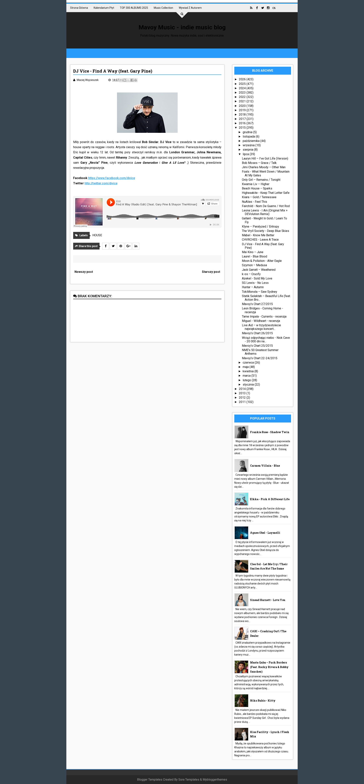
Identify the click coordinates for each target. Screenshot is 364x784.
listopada (249, 136)
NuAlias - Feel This (254, 201)
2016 (242, 123)
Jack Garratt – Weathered (258, 270)
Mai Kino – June (252, 252)
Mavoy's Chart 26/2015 (257, 333)
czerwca (249, 362)
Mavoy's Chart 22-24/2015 (259, 358)
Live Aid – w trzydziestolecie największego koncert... (261, 327)
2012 (242, 397)
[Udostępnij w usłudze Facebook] (132, 80)
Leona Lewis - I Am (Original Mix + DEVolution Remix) (265, 212)
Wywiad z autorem (190, 7)
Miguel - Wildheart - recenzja (261, 321)
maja (246, 367)
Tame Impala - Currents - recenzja (264, 316)
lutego (247, 380)
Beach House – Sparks (257, 188)
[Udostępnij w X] (128, 80)
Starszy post (211, 272)
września (249, 145)
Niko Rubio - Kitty (262, 700)
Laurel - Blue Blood (254, 256)
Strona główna (79, 7)
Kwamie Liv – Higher (255, 184)
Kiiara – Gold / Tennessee (259, 197)
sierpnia (248, 149)
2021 (242, 101)
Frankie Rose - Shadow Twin (269, 432)
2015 (242, 127)
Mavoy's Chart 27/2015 (257, 304)
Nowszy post (84, 272)
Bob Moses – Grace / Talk (259, 163)
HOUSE (97, 235)
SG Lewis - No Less (255, 283)
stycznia (249, 384)
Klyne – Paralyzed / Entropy (260, 226)
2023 (242, 92)
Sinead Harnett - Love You (267, 600)
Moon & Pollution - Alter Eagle (262, 261)
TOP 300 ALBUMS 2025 (134, 7)
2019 (242, 110)
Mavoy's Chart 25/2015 (257, 345)
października (251, 141)
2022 (242, 97)
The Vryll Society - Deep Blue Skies (265, 231)
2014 (242, 389)
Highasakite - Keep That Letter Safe (265, 193)
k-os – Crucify (251, 274)
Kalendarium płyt (104, 7)
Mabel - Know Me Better (258, 235)
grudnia (248, 132)
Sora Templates (188, 779)
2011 (242, 402)
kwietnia (248, 371)
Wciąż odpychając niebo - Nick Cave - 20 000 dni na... (266, 339)
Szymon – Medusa (254, 265)
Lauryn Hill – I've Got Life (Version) (265, 158)
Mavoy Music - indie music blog (182, 27)
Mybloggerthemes (215, 779)
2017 (242, 119)
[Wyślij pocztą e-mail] (121, 80)
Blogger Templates (149, 779)
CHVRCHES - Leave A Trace (260, 239)
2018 (242, 114)
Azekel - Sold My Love (257, 278)
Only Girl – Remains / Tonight (261, 180)
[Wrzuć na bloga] (125, 80)
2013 (242, 393)
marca (247, 375)
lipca (246, 154)
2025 (242, 84)
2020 (242, 106)
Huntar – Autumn (253, 287)
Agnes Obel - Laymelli (265, 532)
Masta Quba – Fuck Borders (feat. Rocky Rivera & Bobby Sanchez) (269, 667)
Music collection (163, 7)
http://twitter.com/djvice (101, 183)
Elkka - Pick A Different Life (269, 499)
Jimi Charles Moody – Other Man (264, 167)
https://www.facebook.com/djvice (111, 178)
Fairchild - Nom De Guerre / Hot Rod (266, 206)
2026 (242, 79)
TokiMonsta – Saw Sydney (259, 291)
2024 (242, 88)
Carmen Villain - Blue (265, 465)
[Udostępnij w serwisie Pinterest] (135, 80)
